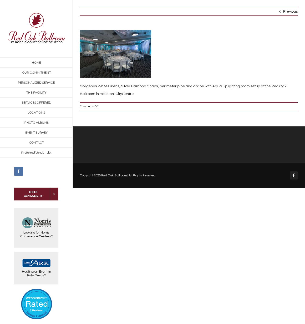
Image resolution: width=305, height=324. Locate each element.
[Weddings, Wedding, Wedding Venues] (36, 295)
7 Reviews (36, 310)
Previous (290, 11)
